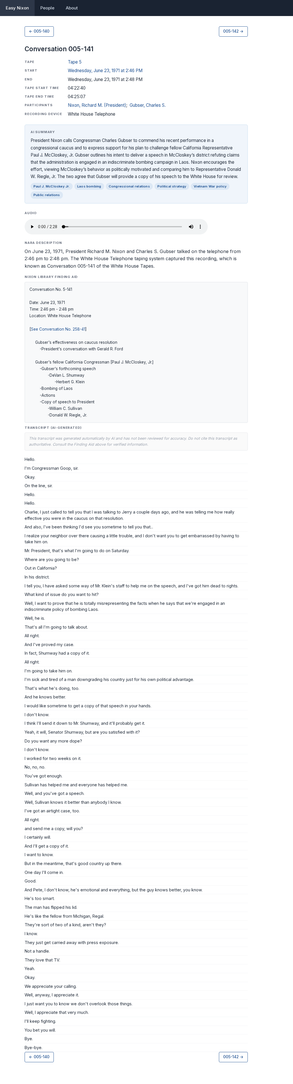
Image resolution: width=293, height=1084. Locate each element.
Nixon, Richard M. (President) (97, 105)
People (47, 8)
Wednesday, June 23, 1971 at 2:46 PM (105, 70)
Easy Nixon (17, 8)
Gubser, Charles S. (148, 105)
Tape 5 (75, 62)
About (72, 8)
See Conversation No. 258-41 (58, 329)
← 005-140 (39, 31)
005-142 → (233, 31)
